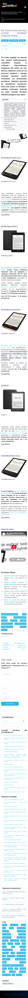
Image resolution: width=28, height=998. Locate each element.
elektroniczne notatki (7, 950)
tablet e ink (19, 974)
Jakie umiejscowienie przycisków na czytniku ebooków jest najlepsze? (15, 875)
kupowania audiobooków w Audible (13, 287)
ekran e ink (22, 946)
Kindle (24, 614)
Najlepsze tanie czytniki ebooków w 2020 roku (15, 746)
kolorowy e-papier (21, 956)
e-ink (4, 943)
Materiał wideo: (8, 127)
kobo (4, 956)
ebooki (4, 946)
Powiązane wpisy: (10, 129)
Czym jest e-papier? (8, 764)
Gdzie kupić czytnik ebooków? (11, 751)
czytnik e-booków (21, 928)
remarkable (22, 971)
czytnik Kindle (22, 934)
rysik (13, 974)
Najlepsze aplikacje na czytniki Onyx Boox (13, 824)
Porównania (13, 40)
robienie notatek (6, 974)
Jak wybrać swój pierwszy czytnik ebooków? (14, 749)
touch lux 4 (4, 630)
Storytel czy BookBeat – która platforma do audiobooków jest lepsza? (14, 910)
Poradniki (5, 40)
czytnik (11, 928)
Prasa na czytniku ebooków (10, 806)
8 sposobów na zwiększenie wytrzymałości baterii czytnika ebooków (15, 854)
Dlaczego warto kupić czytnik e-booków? (13, 735)
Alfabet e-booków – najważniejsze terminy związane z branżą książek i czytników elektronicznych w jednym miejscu (15, 756)
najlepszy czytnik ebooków (20, 617)
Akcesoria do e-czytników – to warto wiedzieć (14, 792)
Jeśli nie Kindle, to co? (9, 785)
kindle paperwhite (21, 953)
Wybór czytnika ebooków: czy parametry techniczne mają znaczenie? (15, 879)
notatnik (10, 968)
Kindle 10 (6, 123)
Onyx (16, 968)
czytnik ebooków (6, 934)
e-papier (17, 943)
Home (2, 17)
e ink (13, 946)
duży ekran (5, 940)
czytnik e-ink (5, 931)
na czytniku (22, 962)
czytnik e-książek (21, 931)
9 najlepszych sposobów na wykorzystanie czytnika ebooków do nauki (15, 845)
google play (5, 953)
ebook (23, 943)
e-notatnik (10, 943)
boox (4, 928)
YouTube (22, 40)
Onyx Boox (22, 968)
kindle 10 (4, 617)
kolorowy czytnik (11, 956)
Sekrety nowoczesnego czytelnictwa (12, 839)
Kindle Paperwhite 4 (9, 119)
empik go (23, 950)
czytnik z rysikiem (21, 937)
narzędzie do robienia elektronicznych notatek (13, 965)
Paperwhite (4, 620)
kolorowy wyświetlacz (20, 959)
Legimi (4, 962)
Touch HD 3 (23, 626)
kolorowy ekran (6, 959)
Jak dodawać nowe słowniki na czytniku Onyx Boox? (20, 646)
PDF (4, 971)
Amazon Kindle (14, 925)
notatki (4, 968)
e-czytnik (23, 940)
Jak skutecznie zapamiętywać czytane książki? (14, 842)
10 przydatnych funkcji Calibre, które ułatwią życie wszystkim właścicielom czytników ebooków (15, 859)
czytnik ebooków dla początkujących (9, 614)
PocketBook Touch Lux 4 (10, 118)
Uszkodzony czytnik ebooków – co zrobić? (14, 799)
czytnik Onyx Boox (7, 937)
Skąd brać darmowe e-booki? (11, 782)
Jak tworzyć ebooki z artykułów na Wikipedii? (14, 863)
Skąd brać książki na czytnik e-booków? (14, 904)
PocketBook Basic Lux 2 (10, 125)
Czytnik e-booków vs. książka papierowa (13, 767)
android (23, 925)
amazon (4, 925)
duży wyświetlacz (14, 940)
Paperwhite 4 (14, 620)
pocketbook (23, 620)
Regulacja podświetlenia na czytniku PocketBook (8, 646)
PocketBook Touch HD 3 (10, 121)
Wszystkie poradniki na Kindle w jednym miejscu (15, 809)
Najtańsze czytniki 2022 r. (11, 576)
